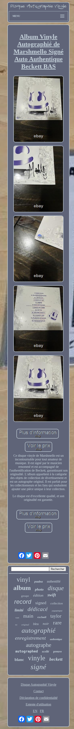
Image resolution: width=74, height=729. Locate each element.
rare (57, 623)
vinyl (23, 579)
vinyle (36, 658)
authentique (56, 639)
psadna (38, 581)
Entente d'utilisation (38, 704)
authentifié (53, 581)
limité (19, 610)
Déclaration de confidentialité (39, 698)
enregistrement (30, 638)
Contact (39, 691)
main (28, 616)
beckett (55, 659)
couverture (57, 610)
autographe (38, 645)
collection (56, 603)
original (25, 624)
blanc (19, 659)
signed (40, 602)
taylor (55, 616)
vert (17, 617)
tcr (16, 625)
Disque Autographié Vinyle (38, 684)
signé (38, 667)
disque (56, 588)
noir (46, 624)
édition (38, 595)
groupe (25, 595)
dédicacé (38, 609)
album (22, 587)
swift (51, 594)
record (22, 601)
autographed (26, 651)
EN (35, 711)
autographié (39, 630)
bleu (36, 624)
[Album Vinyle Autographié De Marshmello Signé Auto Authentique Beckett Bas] (38, 109)
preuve (57, 651)
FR (42, 711)
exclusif (41, 617)
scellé (45, 651)
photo (39, 589)
